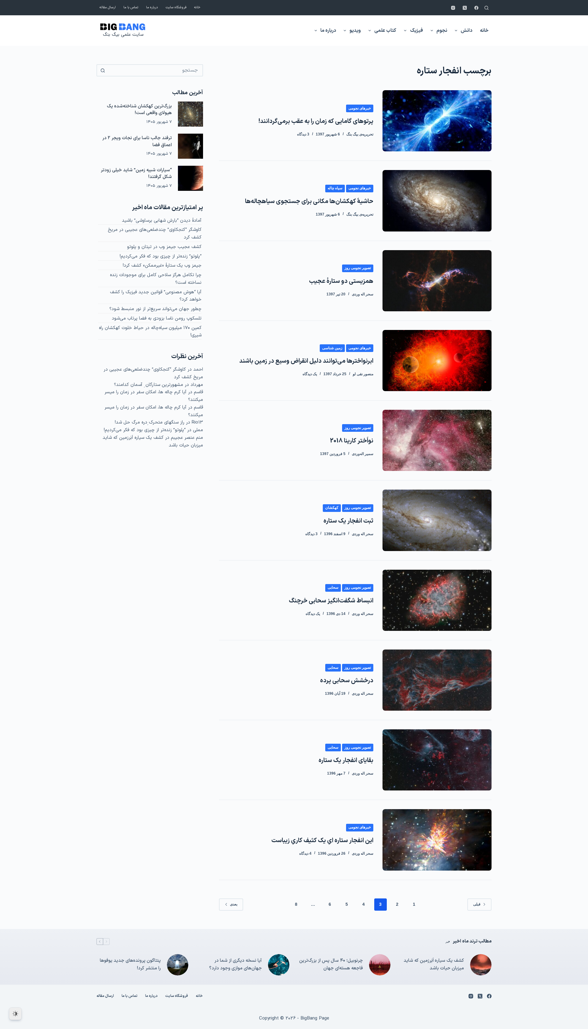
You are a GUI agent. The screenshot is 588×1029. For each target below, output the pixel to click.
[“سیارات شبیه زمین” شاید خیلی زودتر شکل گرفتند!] (190, 178)
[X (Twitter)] (465, 8)
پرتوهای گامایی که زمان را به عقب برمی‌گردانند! (315, 121)
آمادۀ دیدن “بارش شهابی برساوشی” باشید (162, 220)
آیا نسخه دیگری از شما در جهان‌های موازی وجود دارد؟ (235, 964)
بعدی (233, 904)
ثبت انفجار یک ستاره (348, 521)
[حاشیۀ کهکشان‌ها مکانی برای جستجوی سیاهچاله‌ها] (437, 200)
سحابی (333, 587)
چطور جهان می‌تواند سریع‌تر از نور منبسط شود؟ (155, 309)
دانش (466, 30)
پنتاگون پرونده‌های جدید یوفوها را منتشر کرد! (130, 964)
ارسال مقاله (108, 7)
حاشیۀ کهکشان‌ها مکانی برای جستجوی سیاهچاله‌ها (309, 201)
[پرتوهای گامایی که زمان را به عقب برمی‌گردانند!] (437, 120)
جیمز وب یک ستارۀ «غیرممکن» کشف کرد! (162, 265)
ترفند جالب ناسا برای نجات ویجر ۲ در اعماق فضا (137, 142)
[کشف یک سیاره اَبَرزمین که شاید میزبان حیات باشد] (481, 964)
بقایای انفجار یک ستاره (345, 760)
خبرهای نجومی (360, 108)
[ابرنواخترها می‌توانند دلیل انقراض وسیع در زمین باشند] (437, 360)
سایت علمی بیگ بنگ (123, 34)
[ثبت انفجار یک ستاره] (437, 520)
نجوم (441, 30)
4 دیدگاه (305, 853)
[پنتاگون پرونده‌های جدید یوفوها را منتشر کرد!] (177, 964)
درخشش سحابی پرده (346, 680)
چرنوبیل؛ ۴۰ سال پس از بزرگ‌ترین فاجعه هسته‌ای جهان (331, 964)
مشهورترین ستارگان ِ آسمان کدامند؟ (148, 384)
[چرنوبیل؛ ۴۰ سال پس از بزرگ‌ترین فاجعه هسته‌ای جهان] (379, 964)
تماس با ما (130, 7)
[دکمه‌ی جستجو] (102, 70)
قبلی (477, 904)
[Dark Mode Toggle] (15, 1014)
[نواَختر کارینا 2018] (437, 440)
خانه (197, 7)
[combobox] (155, 70)
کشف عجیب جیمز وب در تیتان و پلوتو (164, 246)
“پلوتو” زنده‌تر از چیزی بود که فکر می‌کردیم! (161, 256)
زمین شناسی (332, 348)
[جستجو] (486, 8)
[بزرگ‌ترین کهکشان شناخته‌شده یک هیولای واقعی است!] (190, 114)
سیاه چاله (335, 188)
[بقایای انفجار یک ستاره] (437, 759)
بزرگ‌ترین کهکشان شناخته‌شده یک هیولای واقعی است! (139, 110)
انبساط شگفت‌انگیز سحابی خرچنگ (331, 600)
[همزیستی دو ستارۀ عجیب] (437, 280)
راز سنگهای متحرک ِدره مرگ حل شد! (149, 422)
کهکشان (331, 507)
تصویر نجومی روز (358, 268)
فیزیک (416, 30)
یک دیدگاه (310, 374)
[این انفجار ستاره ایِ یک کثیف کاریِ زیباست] (437, 839)
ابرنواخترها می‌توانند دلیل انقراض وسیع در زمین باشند (306, 361)
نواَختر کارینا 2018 (351, 441)
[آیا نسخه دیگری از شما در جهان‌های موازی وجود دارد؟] (278, 964)
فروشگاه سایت (176, 7)
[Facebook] (476, 8)
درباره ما (152, 7)
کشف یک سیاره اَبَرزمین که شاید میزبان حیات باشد (434, 964)
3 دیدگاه (303, 134)
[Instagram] (453, 8)
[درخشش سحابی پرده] (437, 680)
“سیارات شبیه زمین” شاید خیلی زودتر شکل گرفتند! (136, 174)
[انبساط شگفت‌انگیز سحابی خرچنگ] (437, 600)
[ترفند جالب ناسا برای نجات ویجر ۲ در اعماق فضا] (190, 146)
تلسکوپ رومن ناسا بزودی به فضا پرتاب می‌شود (157, 318)
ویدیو (355, 30)
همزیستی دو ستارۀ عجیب (341, 281)
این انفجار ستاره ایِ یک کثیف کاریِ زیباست (322, 840)
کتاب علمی (385, 30)
